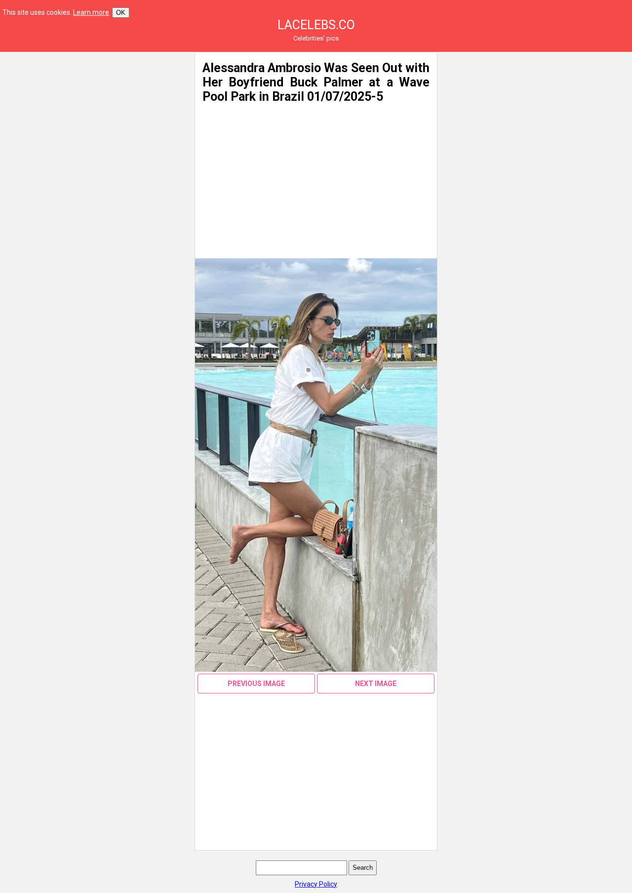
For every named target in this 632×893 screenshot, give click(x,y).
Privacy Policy (316, 884)
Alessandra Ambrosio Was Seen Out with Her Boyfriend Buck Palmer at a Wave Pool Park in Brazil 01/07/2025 (316, 82)
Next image (375, 684)
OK (120, 12)
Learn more (91, 12)
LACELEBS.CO (316, 25)
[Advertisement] (95, 121)
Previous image (256, 684)
